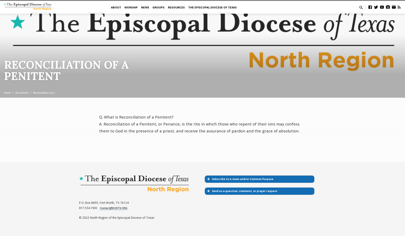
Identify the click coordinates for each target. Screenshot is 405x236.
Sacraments (22, 93)
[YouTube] (382, 7)
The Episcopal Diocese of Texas (212, 7)
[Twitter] (376, 7)
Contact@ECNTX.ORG (113, 208)
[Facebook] (370, 7)
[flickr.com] (388, 7)
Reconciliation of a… (44, 93)
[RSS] (399, 7)
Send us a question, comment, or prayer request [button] (244, 191)
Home (7, 93)
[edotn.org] (394, 7)
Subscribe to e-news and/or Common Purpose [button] (242, 179)
